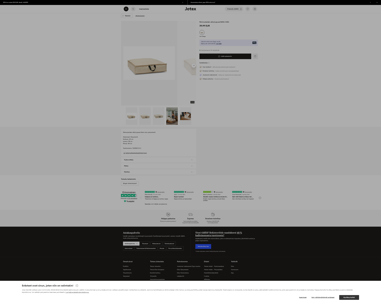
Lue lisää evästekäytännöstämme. (77, 292)
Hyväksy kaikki (349, 297)
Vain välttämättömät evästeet (322, 297)
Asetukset (303, 297)
